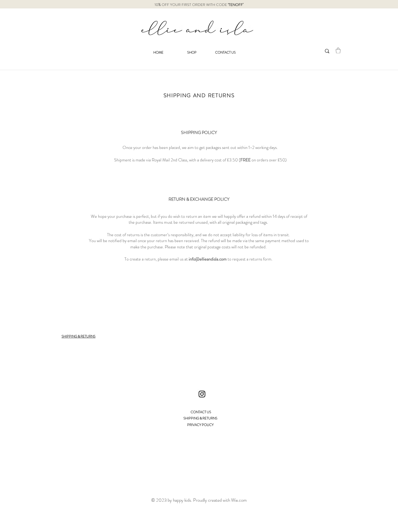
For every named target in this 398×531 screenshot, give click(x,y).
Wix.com (239, 500)
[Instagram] (201, 394)
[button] (338, 50)
